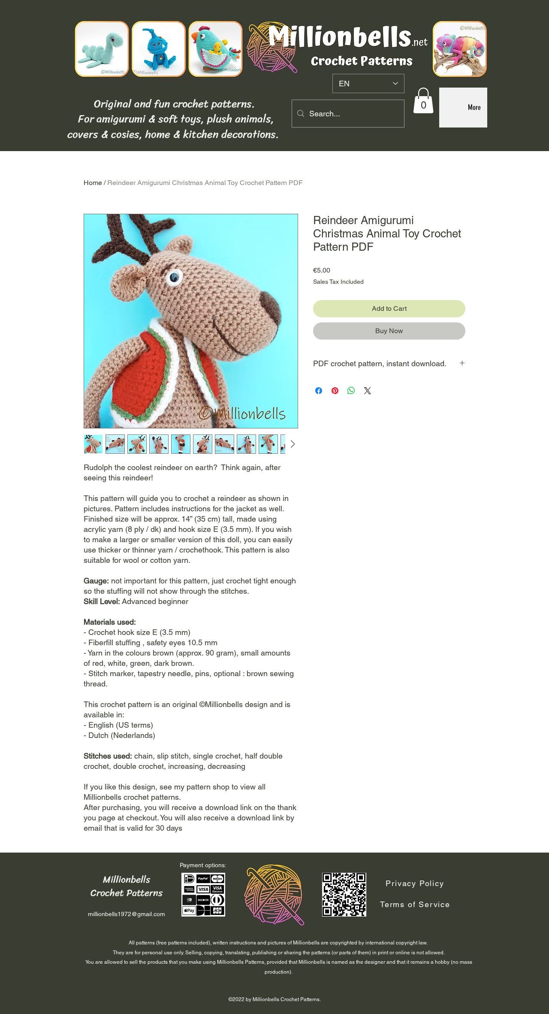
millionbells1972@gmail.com (126, 914)
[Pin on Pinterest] (335, 391)
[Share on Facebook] (319, 391)
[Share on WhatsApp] (351, 391)
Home (93, 183)
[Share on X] (367, 391)
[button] (423, 100)
